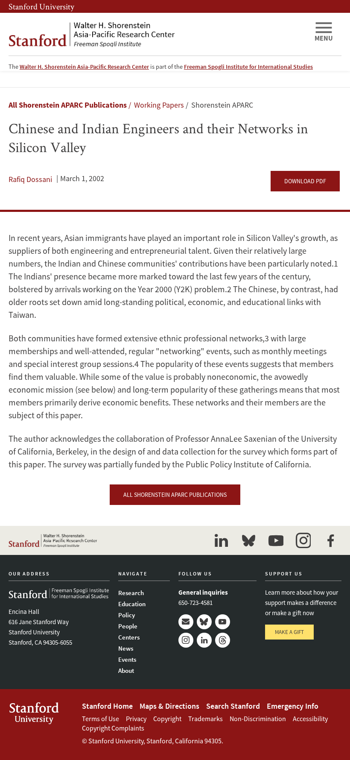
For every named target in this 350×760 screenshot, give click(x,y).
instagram (303, 540)
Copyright (167, 718)
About (126, 670)
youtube (275, 540)
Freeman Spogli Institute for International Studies (248, 66)
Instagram (185, 640)
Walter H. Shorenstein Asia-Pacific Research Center (84, 66)
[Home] (158, 34)
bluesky (248, 540)
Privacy (136, 718)
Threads (222, 640)
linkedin (221, 540)
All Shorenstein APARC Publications (68, 105)
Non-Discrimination (258, 718)
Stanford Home (107, 706)
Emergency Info (292, 706)
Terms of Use (100, 718)
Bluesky (204, 621)
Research (131, 593)
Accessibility (310, 718)
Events (127, 659)
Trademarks (205, 718)
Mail (185, 621)
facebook (330, 540)
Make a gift (289, 632)
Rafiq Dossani (30, 179)
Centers (129, 637)
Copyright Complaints (113, 728)
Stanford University (41, 6)
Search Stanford (233, 706)
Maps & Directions (169, 706)
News (125, 648)
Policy (126, 615)
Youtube (222, 621)
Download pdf (305, 181)
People (127, 626)
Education (132, 604)
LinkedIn (204, 640)
